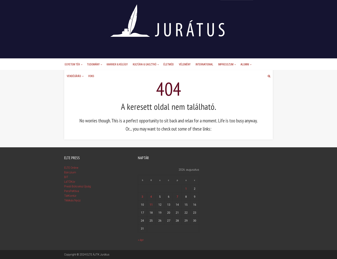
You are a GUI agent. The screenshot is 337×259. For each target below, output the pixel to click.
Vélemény (185, 64)
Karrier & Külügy (117, 64)
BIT (66, 177)
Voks (91, 76)
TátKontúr (70, 195)
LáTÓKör (69, 181)
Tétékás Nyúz (72, 200)
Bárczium (70, 172)
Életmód (168, 64)
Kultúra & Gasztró (144, 64)
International (204, 64)
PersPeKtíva (71, 191)
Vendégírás (74, 76)
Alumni (244, 64)
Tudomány (93, 64)
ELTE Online (71, 167)
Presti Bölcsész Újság (77, 186)
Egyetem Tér (72, 64)
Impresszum (225, 64)
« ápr (141, 239)
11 (151, 204)
